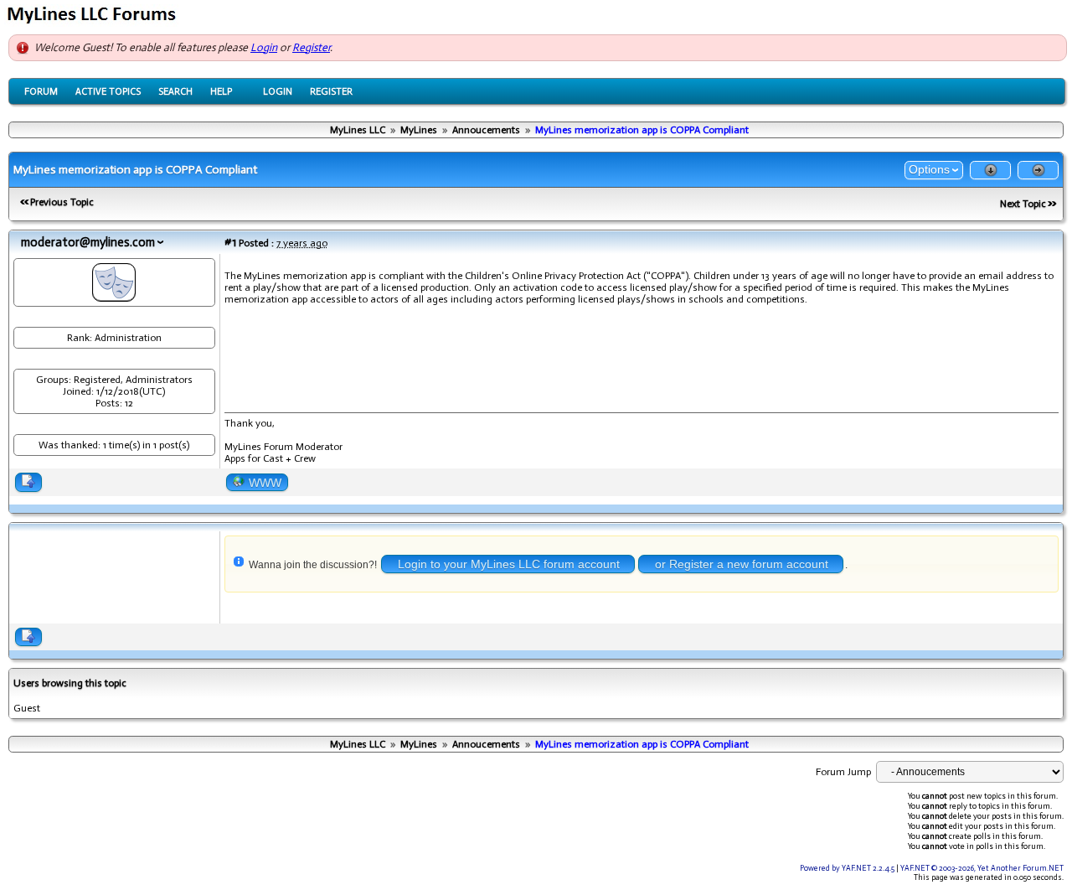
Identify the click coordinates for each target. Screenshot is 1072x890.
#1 (230, 242)
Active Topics (108, 91)
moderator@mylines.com (88, 242)
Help (221, 91)
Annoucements (486, 130)
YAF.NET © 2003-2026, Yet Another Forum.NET (982, 867)
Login (263, 47)
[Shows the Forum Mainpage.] (94, 22)
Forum (41, 91)
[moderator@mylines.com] (114, 295)
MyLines (418, 130)
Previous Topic (62, 202)
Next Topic (1023, 204)
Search (175, 91)
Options (929, 169)
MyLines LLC (357, 130)
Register (311, 47)
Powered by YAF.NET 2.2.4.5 (848, 867)
